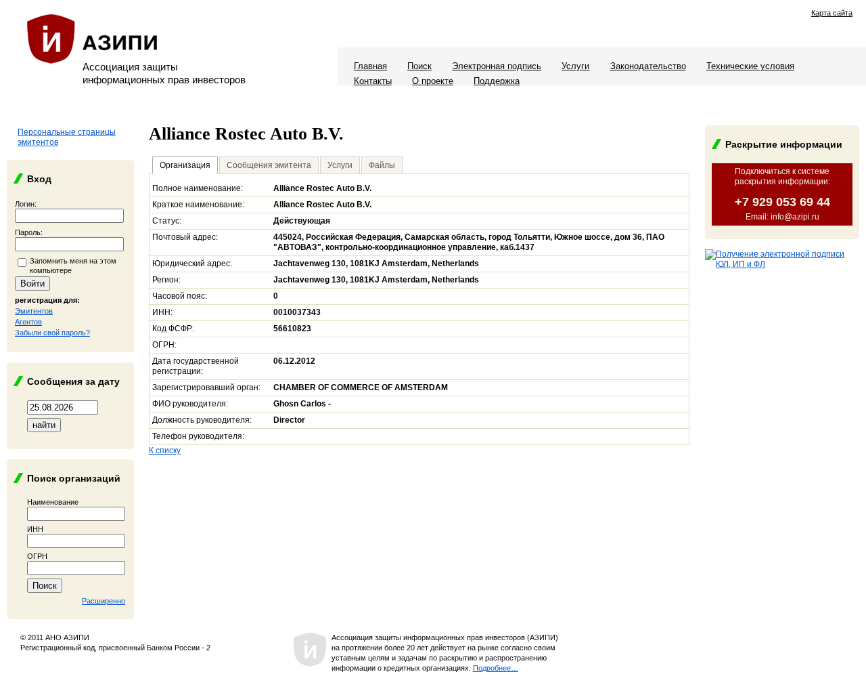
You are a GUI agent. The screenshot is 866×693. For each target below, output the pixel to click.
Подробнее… (495, 668)
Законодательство (648, 66)
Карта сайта (831, 13)
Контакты (373, 81)
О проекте (432, 81)
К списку (165, 450)
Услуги (575, 66)
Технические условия (750, 66)
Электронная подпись (496, 66)
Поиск (419, 66)
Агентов (28, 322)
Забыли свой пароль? (52, 333)
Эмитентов (34, 311)
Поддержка (497, 81)
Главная (370, 66)
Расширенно (103, 601)
